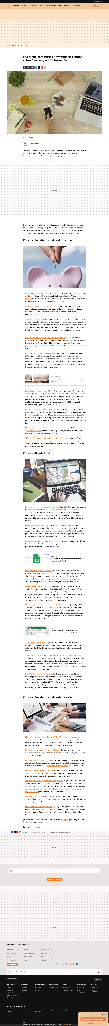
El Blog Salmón (95, 987)
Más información (67, 1024)
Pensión (34, 46)
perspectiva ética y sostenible (57, 766)
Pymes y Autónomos (94, 990)
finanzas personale (34, 431)
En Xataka (54, 556)
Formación (46, 832)
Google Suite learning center (35, 643)
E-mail (45, 67)
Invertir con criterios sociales (35, 760)
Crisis (60, 6)
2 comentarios (30, 67)
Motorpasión (66, 987)
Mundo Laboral (11, 953)
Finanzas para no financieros (36, 293)
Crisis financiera (11, 960)
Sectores (15, 6)
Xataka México (11, 1009)
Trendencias (80, 987)
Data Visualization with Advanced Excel (39, 541)
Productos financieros (46, 953)
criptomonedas (39, 809)
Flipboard (95, 6)
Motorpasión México (66, 1009)
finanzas (54, 832)
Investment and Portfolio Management (39, 770)
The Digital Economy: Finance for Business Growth (43, 438)
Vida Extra (24, 990)
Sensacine (38, 987)
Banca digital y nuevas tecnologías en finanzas (42, 409)
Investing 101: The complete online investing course (44, 781)
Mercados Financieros (46, 949)
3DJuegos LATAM (26, 1009)
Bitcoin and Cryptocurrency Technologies (40, 807)
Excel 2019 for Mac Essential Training (39, 674)
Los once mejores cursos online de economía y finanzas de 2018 (66, 380)
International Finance (33, 391)
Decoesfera (80, 990)
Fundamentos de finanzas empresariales (40, 353)
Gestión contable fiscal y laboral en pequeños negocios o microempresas (51, 655)
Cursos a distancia (65, 832)
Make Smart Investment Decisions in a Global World (44, 737)
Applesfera (10, 992)
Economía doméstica (29, 6)
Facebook (101, 6)
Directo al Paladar (53, 987)
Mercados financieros (47, 6)
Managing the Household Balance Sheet (39, 428)
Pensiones (43, 960)
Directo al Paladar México (53, 1009)
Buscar (98, 971)
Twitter (98, 6)
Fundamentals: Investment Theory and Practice (42, 750)
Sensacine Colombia (38, 1012)
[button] (35, 144)
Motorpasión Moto (68, 990)
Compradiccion (81, 992)
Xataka (65, 820)
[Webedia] (98, 1)
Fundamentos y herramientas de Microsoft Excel (43, 507)
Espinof (37, 990)
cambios (31, 415)
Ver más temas (12, 964)
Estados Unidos (28, 956)
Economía (10, 949)
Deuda (25, 960)
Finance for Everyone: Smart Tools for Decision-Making (45, 338)
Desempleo (76, 6)
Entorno (26, 949)
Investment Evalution (33, 796)
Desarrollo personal (35, 832)
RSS (69, 963)
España (67, 6)
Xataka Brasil (10, 1011)
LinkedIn (77, 963)
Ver (55, 879)
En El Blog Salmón (55, 376)
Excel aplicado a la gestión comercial (38, 571)
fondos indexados (31, 792)
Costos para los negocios (34, 319)
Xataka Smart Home (12, 995)
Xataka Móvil (10, 990)
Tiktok (27, 46)
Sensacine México (40, 1009)
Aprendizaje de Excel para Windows (38, 586)
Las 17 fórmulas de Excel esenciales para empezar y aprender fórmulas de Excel (64, 632)
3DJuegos (24, 987)
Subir (97, 979)
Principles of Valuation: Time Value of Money (42, 306)
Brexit (9, 956)
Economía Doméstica (29, 953)
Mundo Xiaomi (11, 997)
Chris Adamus (35, 827)
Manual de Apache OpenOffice (36, 525)
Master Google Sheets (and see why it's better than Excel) (46, 605)
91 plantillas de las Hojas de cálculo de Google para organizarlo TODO (66, 560)
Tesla (22, 46)
